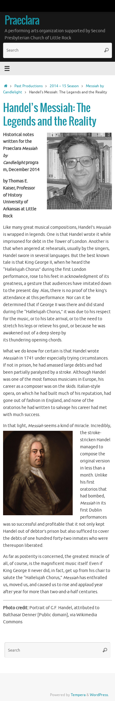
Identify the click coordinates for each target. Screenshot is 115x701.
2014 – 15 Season (64, 86)
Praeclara (22, 21)
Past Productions (28, 86)
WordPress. (99, 694)
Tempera (78, 694)
